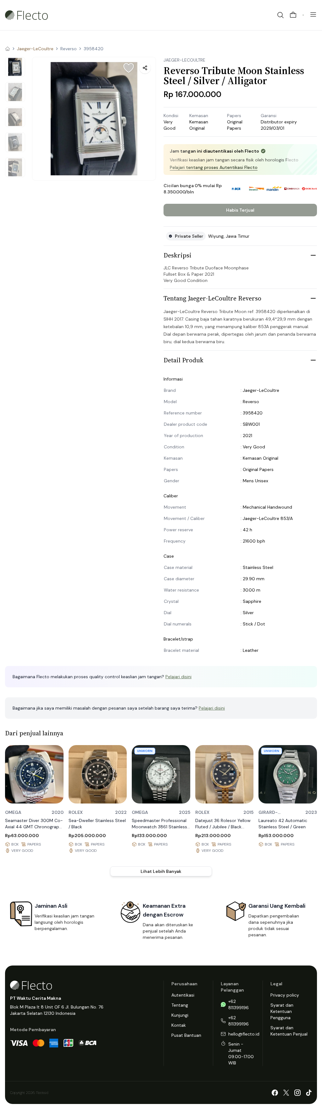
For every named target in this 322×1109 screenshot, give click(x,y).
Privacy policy (284, 995)
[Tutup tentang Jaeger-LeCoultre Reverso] (313, 298)
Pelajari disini (178, 676)
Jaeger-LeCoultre (35, 48)
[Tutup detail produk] (313, 360)
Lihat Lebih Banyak (161, 871)
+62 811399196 (238, 1004)
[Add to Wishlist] (129, 68)
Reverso (68, 48)
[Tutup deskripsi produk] (313, 255)
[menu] (313, 14)
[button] (94, 118)
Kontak (178, 1025)
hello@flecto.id (243, 1034)
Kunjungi (179, 1015)
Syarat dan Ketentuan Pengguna (281, 1011)
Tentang (179, 1005)
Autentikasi (182, 995)
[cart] (293, 15)
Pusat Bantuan (186, 1035)
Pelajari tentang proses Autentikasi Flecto (214, 167)
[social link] (275, 1093)
